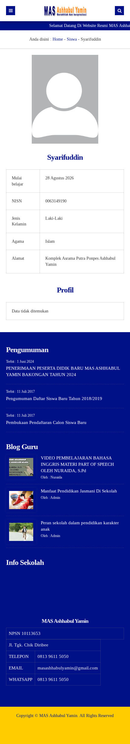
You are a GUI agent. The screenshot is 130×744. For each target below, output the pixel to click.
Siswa (72, 39)
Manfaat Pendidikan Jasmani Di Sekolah (79, 491)
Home (58, 39)
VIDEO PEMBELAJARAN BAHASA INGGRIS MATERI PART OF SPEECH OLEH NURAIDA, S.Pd (77, 464)
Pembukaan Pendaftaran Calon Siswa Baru (46, 422)
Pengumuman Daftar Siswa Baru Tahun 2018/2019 (54, 398)
